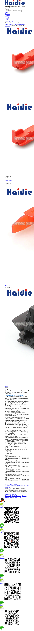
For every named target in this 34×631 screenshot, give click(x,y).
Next (6, 386)
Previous (7, 286)
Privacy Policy (18, 497)
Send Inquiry (8, 180)
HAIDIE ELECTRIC (11, 484)
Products (7, 14)
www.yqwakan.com (10, 494)
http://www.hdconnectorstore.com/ (15, 395)
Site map (24, 496)
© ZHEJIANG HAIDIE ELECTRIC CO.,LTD (17, 486)
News (6, 19)
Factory (7, 17)
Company (7, 15)
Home (6, 12)
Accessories (18, 24)
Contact (7, 18)
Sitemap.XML (9, 497)
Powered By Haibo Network (13, 496)
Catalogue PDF (9, 21)
